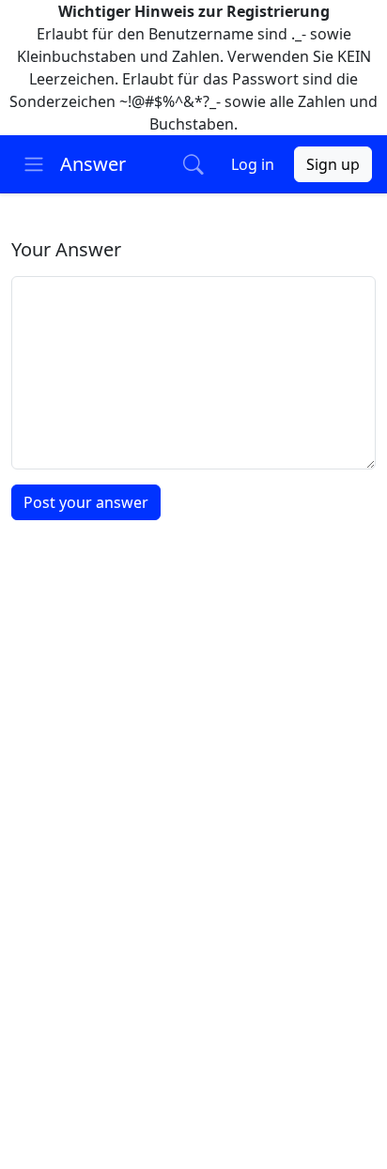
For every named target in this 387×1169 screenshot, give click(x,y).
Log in (252, 164)
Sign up (333, 164)
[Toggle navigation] (34, 164)
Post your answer (85, 502)
